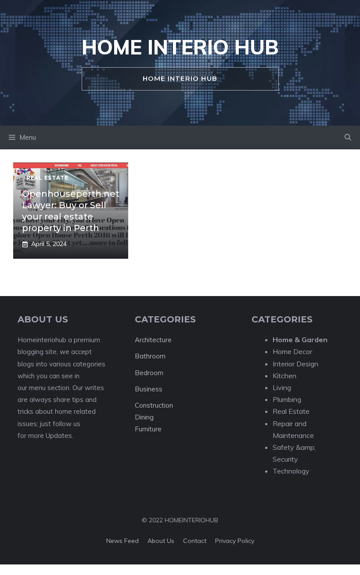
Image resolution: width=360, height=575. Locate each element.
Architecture (153, 340)
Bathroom (150, 356)
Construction (154, 405)
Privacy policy (234, 541)
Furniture (148, 429)
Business (148, 389)
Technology (291, 471)
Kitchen (284, 375)
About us (161, 541)
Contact (194, 541)
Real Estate (291, 411)
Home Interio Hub (180, 47)
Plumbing (287, 399)
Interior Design (295, 363)
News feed (122, 541)
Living (282, 387)
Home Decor (292, 351)
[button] (348, 137)
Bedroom (149, 373)
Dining (144, 417)
